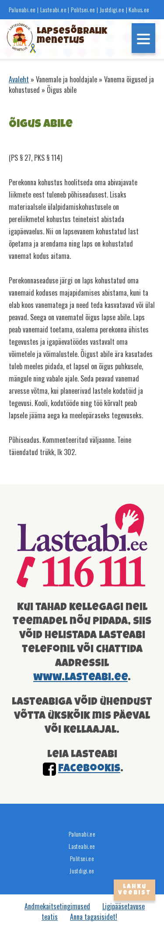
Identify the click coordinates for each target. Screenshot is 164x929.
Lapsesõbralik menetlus (64, 36)
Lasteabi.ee (53, 9)
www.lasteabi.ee (80, 677)
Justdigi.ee (113, 9)
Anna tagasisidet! (93, 916)
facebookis (89, 768)
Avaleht (19, 79)
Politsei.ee (83, 9)
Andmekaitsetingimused (57, 906)
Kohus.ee (139, 9)
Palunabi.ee (22, 9)
